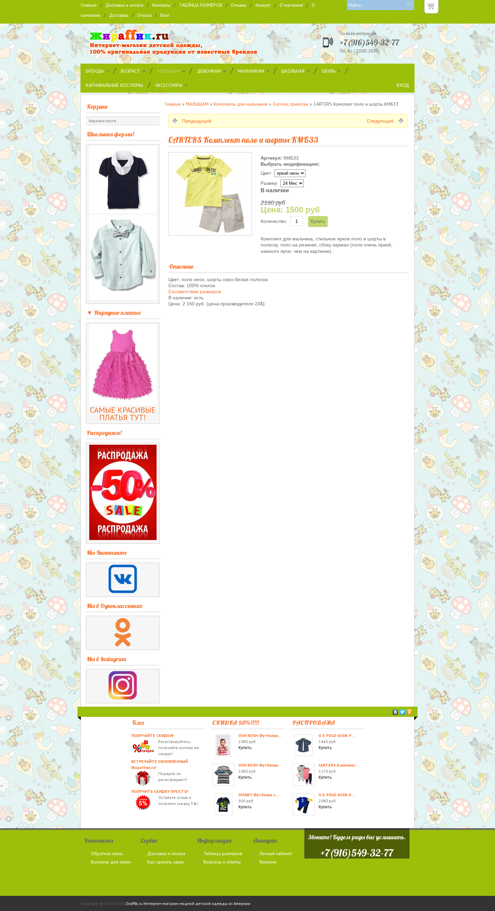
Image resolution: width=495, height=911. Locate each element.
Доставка (118, 15)
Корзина (97, 106)
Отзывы (238, 5)
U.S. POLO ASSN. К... (337, 794)
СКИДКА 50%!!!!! (235, 723)
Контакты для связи (111, 862)
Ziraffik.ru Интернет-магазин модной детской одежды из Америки (187, 903)
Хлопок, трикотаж (290, 104)
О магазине (291, 5)
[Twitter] (402, 712)
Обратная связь (107, 853)
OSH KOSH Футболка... (259, 735)
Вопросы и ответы (222, 862)
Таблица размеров (222, 853)
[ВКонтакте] (395, 712)
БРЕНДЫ (95, 71)
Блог (165, 15)
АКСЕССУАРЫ (168, 85)
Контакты (161, 5)
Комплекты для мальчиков (240, 104)
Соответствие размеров (194, 291)
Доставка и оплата (124, 5)
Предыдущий (196, 121)
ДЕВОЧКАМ (209, 71)
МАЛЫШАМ (168, 71)
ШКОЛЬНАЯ (292, 71)
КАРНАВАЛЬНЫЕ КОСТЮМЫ (114, 85)
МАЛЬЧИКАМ (251, 71)
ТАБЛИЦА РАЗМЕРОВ (200, 5)
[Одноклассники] (409, 712)
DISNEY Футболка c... (258, 794)
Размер (269, 183)
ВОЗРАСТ (130, 71)
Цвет (266, 173)
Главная (89, 5)
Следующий (380, 121)
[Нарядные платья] (123, 402)
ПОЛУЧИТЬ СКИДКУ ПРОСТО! (159, 791)
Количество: (274, 221)
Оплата (144, 15)
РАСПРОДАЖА (313, 723)
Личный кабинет (276, 853)
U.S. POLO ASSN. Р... (336, 735)
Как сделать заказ (165, 862)
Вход (403, 85)
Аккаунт (263, 5)
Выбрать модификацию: (290, 164)
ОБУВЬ (328, 71)
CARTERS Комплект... (339, 765)
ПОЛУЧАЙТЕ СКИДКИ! (152, 735)
